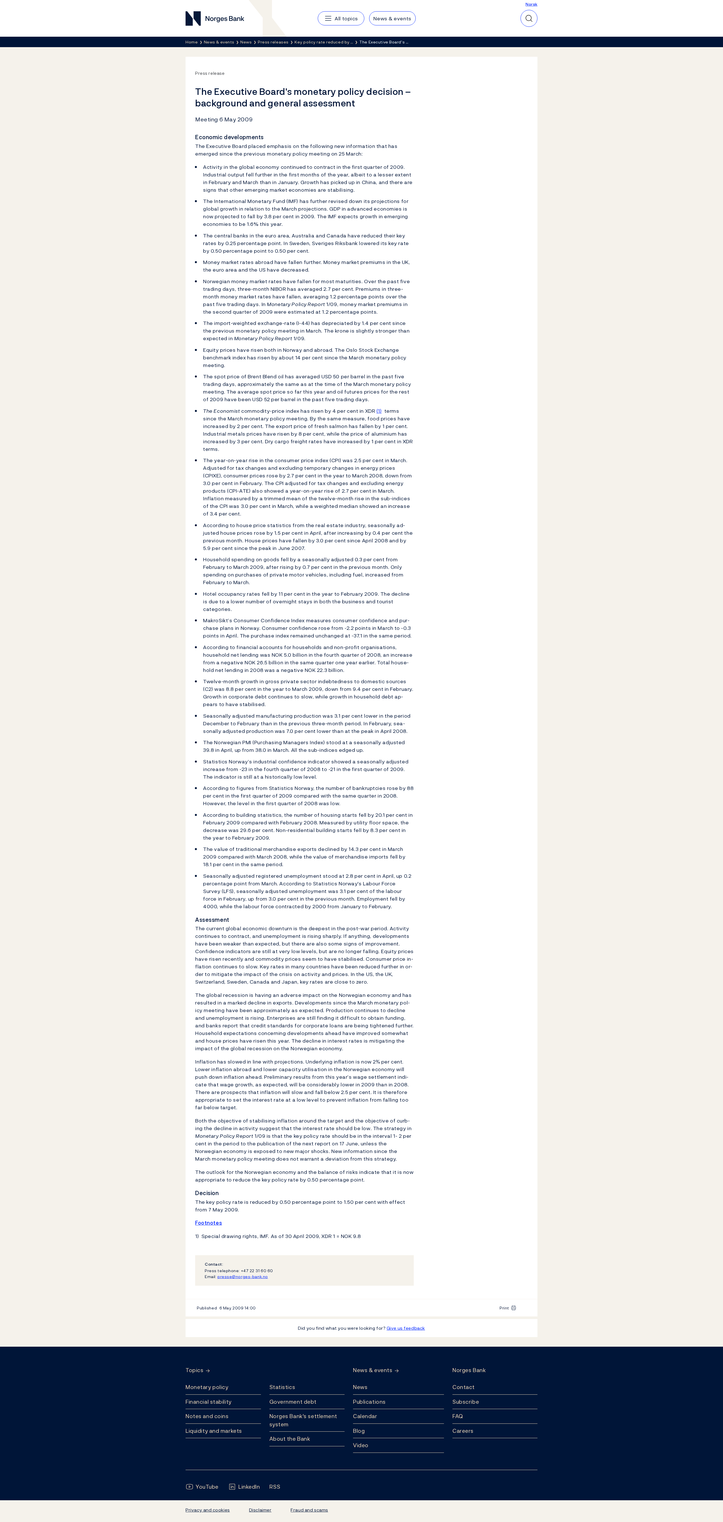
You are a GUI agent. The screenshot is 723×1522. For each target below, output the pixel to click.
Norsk (531, 4)
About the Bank (289, 1439)
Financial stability (209, 1402)
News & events (372, 1370)
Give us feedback (406, 1328)
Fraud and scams (309, 1509)
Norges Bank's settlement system (303, 1420)
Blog (359, 1431)
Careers (463, 1431)
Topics (194, 1370)
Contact (463, 1387)
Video (361, 1445)
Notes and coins (207, 1416)
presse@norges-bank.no (242, 1276)
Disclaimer (260, 1509)
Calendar (365, 1416)
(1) (379, 411)
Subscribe (465, 1402)
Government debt (293, 1402)
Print (504, 1308)
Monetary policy (207, 1387)
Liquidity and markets (214, 1431)
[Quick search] (529, 18)
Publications (369, 1402)
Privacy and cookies (208, 1509)
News (360, 1387)
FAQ (457, 1416)
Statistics (282, 1387)
